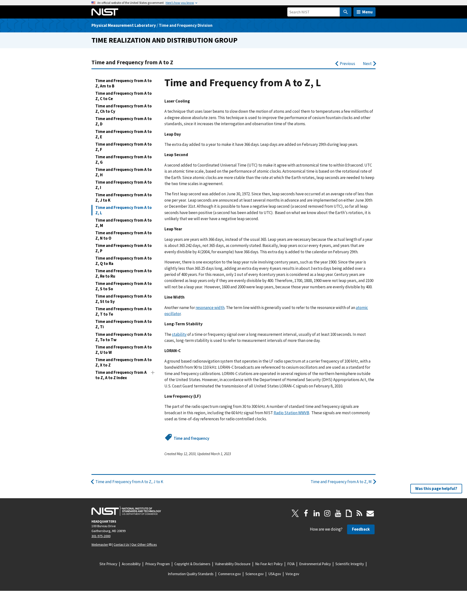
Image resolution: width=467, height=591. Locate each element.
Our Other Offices (144, 544)
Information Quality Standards (191, 574)
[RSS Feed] (359, 513)
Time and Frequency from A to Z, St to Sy (123, 298)
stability (179, 334)
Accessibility (131, 564)
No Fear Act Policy (269, 564)
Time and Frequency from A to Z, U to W (123, 349)
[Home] (104, 12)
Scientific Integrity (349, 564)
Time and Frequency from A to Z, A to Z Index (121, 375)
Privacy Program (157, 564)
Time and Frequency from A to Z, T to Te (123, 311)
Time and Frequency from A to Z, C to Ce (123, 96)
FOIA (291, 564)
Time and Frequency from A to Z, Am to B (123, 83)
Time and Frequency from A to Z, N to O (123, 235)
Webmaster (99, 544)
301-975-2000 (100, 536)
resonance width (210, 307)
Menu (367, 12)
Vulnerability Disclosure (233, 564)
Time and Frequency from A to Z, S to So (123, 286)
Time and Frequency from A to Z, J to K (123, 197)
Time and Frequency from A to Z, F (123, 146)
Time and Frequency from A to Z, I (123, 184)
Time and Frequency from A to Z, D (123, 121)
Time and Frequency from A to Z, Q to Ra (123, 260)
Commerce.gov (229, 574)
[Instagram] (327, 513)
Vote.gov (292, 574)
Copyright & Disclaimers (192, 564)
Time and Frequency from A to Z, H (123, 172)
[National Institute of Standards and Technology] (126, 511)
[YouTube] (338, 513)
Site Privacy (108, 564)
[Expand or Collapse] (153, 372)
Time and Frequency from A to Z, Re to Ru (123, 273)
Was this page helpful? (436, 488)
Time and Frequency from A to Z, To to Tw (123, 337)
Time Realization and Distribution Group (164, 40)
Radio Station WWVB (291, 412)
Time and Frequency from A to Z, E (123, 134)
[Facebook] (306, 513)
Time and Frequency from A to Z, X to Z (123, 362)
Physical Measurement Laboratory (123, 25)
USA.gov (274, 574)
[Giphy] (348, 513)
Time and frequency (191, 438)
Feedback (361, 529)
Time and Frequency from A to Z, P (123, 248)
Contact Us (121, 544)
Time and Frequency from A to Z (132, 62)
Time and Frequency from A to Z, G (123, 159)
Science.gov (254, 574)
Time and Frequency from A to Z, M (123, 222)
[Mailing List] (370, 513)
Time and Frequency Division (186, 25)
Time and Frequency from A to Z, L (123, 210)
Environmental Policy (315, 564)
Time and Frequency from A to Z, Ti (123, 324)
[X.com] (295, 513)
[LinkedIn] (316, 513)
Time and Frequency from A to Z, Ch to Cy (123, 108)
